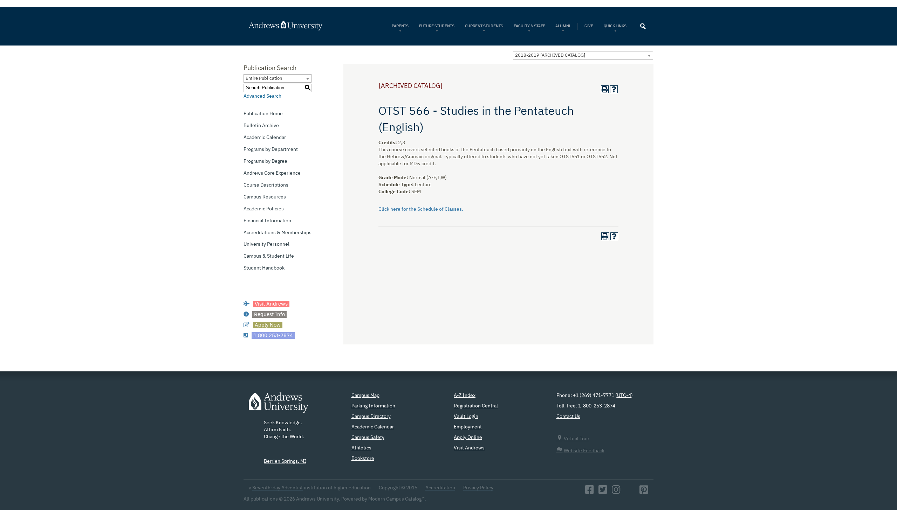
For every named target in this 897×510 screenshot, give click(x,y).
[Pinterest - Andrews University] (643, 491)
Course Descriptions (266, 185)
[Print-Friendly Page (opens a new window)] (605, 89)
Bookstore (362, 458)
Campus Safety (367, 437)
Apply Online (468, 437)
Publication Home (263, 113)
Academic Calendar (265, 137)
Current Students (484, 26)
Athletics (361, 448)
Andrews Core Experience (272, 173)
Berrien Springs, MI (285, 461)
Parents (400, 26)
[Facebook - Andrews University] (589, 491)
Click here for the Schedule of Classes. (420, 209)
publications (264, 499)
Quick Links (615, 26)
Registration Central (476, 406)
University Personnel (266, 244)
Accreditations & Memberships (277, 232)
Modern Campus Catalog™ (396, 499)
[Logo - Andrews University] (278, 406)
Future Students (436, 26)
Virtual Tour (576, 438)
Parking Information (373, 406)
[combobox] (583, 55)
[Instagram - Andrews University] (616, 491)
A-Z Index (464, 395)
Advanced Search (262, 96)
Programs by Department (271, 149)
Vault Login (466, 416)
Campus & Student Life (269, 256)
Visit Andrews (469, 448)
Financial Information (267, 220)
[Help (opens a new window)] (614, 89)
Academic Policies (264, 209)
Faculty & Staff (529, 26)
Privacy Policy (478, 487)
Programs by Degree (265, 161)
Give (588, 26)
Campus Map (365, 395)
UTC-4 (624, 395)
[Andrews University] (295, 25)
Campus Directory (371, 416)
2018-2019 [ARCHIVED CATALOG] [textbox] (550, 55)
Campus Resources (265, 197)
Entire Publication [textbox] (264, 78)
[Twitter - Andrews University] (602, 491)
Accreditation (440, 487)
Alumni (562, 26)
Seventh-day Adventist (277, 487)
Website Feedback (584, 450)
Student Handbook (264, 268)
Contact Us (568, 416)
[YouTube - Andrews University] (630, 491)
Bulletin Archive (261, 125)
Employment (468, 427)
